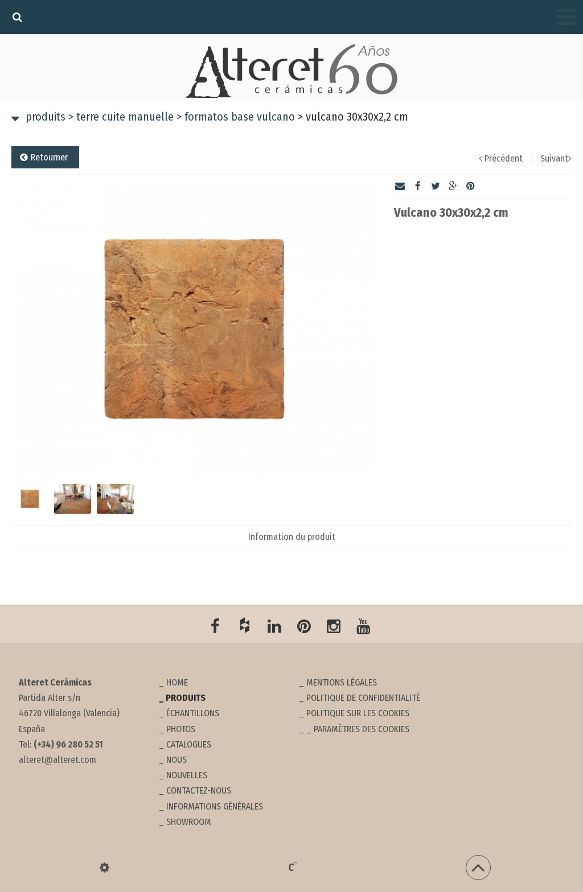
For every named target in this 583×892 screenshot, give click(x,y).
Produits (45, 116)
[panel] (104, 867)
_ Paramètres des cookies (357, 729)
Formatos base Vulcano (235, 116)
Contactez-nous (198, 790)
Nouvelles (186, 775)
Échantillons (192, 713)
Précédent (504, 158)
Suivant (554, 158)
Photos (180, 729)
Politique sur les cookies (357, 713)
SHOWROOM (188, 821)
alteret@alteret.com (57, 759)
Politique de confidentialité (363, 697)
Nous (176, 759)
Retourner (49, 157)
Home (177, 682)
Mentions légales (341, 682)
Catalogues (188, 744)
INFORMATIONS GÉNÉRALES (214, 806)
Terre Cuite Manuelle (121, 116)
